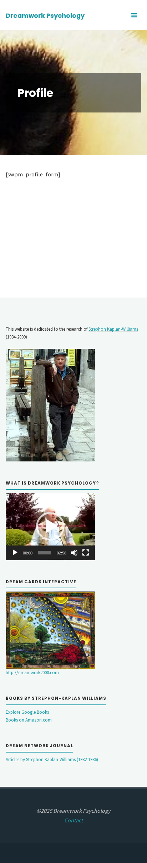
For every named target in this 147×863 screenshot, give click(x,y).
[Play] (15, 552)
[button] (50, 526)
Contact (73, 820)
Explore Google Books (27, 712)
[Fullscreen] (85, 552)
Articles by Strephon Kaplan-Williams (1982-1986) (52, 759)
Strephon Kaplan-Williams (113, 329)
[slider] (44, 552)
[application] (50, 526)
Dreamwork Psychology (45, 15)
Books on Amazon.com (29, 720)
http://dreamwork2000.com (32, 673)
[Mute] (74, 552)
